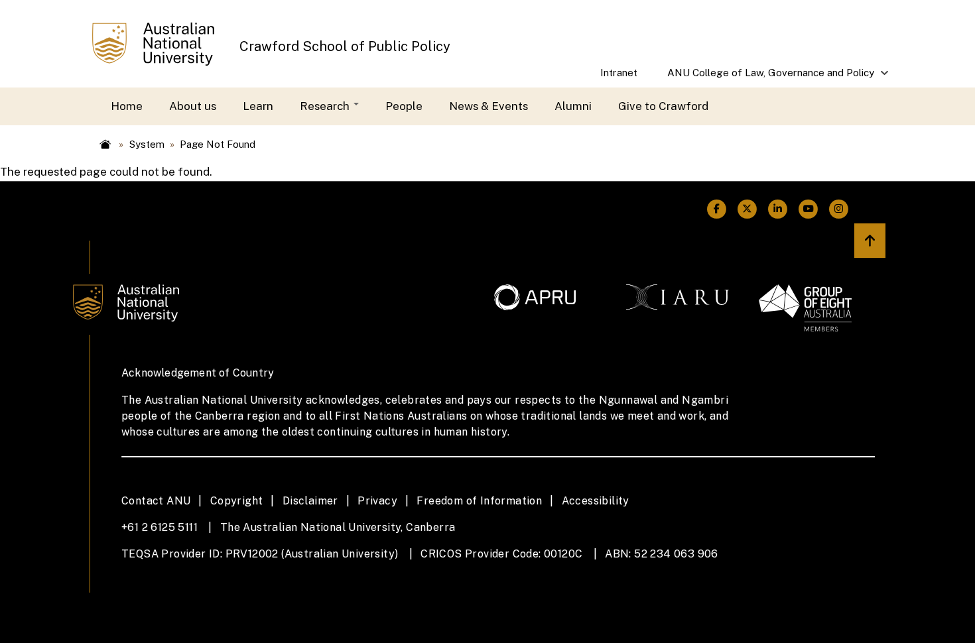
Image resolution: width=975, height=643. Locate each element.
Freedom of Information (479, 501)
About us (192, 106)
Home (127, 106)
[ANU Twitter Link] (747, 209)
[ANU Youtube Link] (808, 209)
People (403, 106)
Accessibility (595, 501)
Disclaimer (310, 501)
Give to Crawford (663, 106)
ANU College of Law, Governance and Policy (764, 77)
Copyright (236, 501)
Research (326, 106)
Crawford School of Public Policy (344, 46)
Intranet (618, 72)
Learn (258, 106)
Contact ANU (155, 501)
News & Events (488, 106)
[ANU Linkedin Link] (778, 209)
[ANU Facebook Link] (716, 209)
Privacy (377, 501)
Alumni (573, 106)
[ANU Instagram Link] (839, 209)
